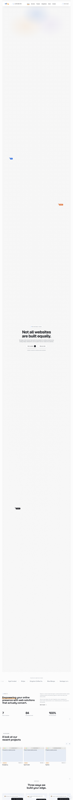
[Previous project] (66, 744)
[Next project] (69, 744)
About (49, 3)
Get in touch (66, 3)
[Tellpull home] (7, 4)
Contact (54, 3)
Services (33, 3)
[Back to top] (69, 796)
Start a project (30, 346)
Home (28, 3)
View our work (42, 346)
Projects (38, 3)
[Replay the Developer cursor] (70, 779)
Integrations (44, 3)
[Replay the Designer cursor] (70, 719)
